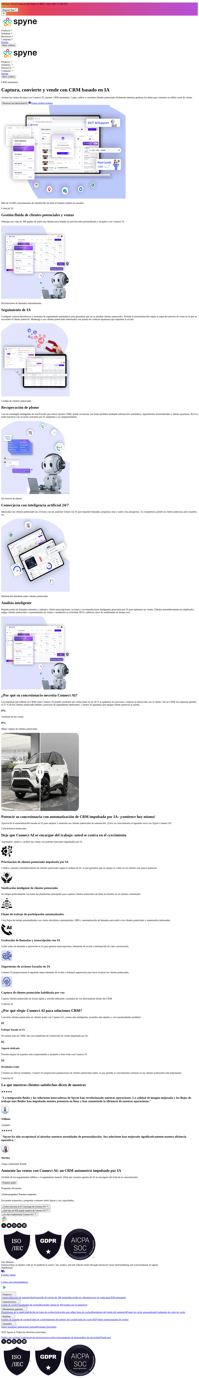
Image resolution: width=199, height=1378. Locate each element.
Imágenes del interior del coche (61, 1319)
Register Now (8, 10)
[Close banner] (3, 14)
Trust (102, 1337)
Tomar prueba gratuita (42, 103)
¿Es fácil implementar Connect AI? (18, 1214)
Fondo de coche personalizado (141, 1312)
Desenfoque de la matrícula (14, 1312)
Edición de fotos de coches (41, 1312)
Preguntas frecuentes (46, 1327)
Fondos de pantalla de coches (15, 1319)
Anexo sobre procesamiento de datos (61, 1337)
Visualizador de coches (28, 1305)
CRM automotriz (117, 1297)
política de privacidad (89, 1337)
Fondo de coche (9, 1305)
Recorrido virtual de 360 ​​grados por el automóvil (63, 1305)
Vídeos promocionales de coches (112, 1319)
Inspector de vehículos (98, 1297)
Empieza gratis (9, 1183)
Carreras (32, 1327)
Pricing (4, 42)
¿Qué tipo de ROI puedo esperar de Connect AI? (24, 1210)
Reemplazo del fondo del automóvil (109, 1312)
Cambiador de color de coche (170, 1312)
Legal (108, 1337)
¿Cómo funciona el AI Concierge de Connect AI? (24, 1207)
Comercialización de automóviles (17, 1297)
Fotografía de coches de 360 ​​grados (51, 1297)
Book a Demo (8, 45)
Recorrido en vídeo (78, 1297)
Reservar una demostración (14, 103)
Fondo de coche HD (86, 1319)
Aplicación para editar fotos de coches (73, 1312)
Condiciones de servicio (31, 1337)
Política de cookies (10, 1337)
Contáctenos (22, 1327)
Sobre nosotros (8, 1327)
